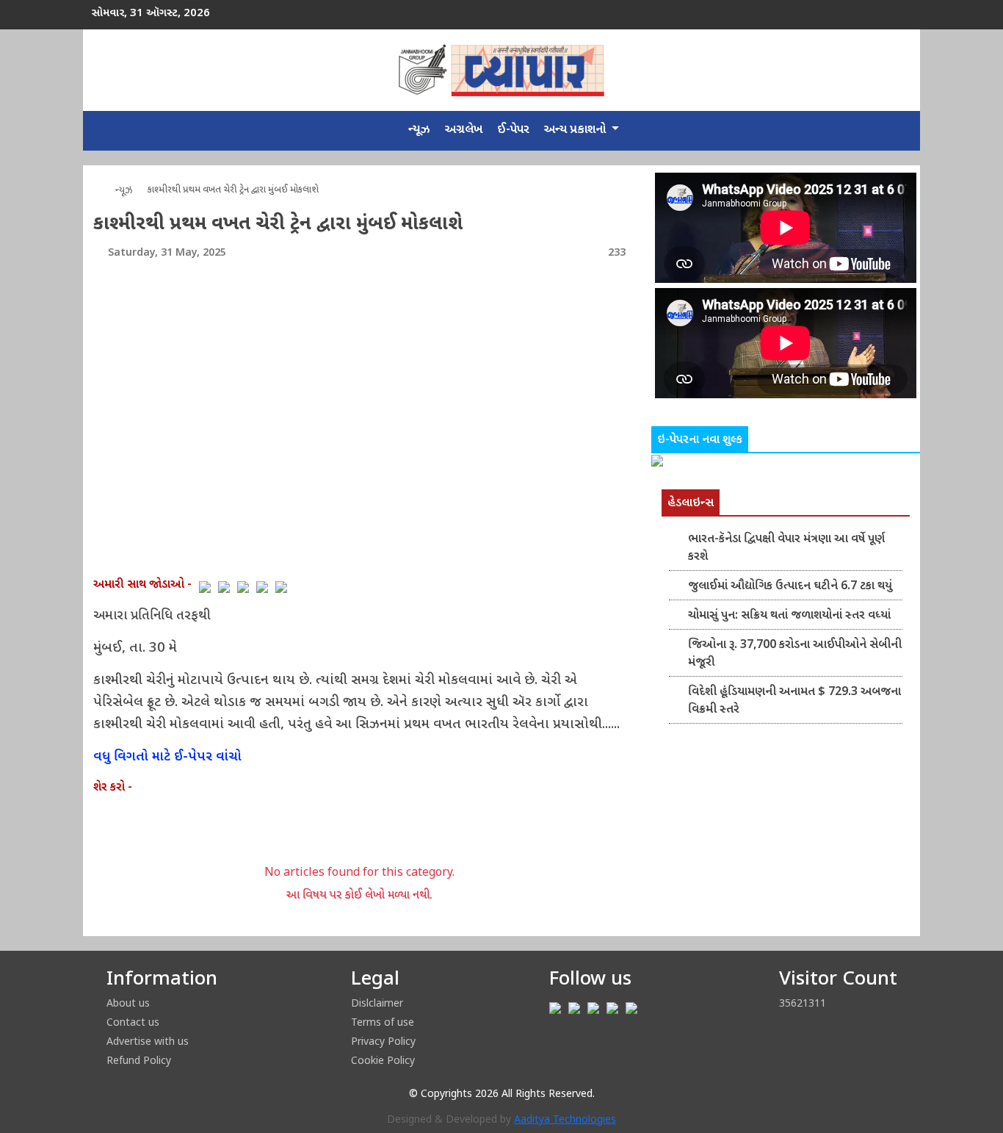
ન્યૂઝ (419, 130)
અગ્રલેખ (463, 130)
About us (128, 1003)
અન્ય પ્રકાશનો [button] (576, 130)
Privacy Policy (383, 1041)
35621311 (802, 1003)
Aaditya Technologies (565, 1120)
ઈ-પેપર (513, 130)
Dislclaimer (377, 1003)
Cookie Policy (383, 1060)
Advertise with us (147, 1041)
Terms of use (382, 1022)
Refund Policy (138, 1060)
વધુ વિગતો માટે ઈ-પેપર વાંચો (167, 757)
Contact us (132, 1022)
